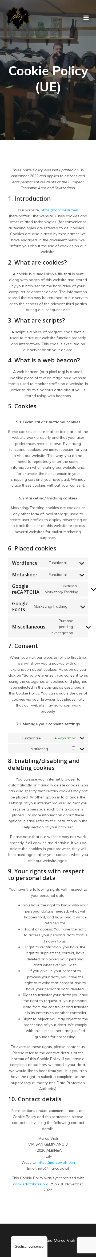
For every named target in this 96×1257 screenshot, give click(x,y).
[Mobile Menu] (86, 17)
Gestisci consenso (29, 1246)
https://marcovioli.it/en (59, 210)
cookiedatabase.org (31, 1184)
